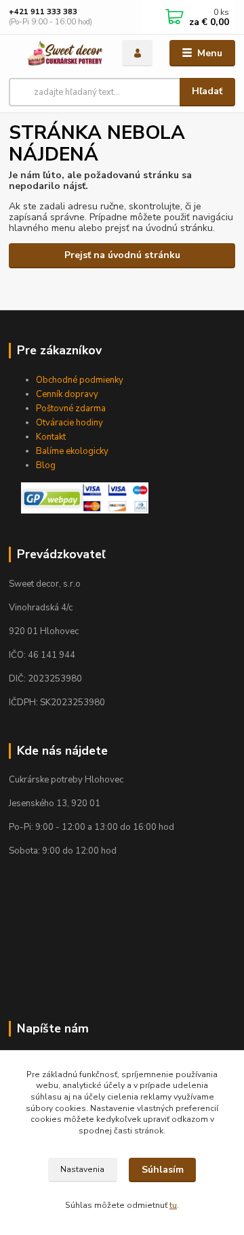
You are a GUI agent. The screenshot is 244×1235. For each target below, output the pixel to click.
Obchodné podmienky (79, 380)
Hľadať (207, 91)
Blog (46, 465)
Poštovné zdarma (71, 408)
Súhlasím (163, 1169)
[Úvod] (56, 53)
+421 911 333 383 (43, 12)
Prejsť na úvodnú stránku (122, 255)
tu (173, 1205)
